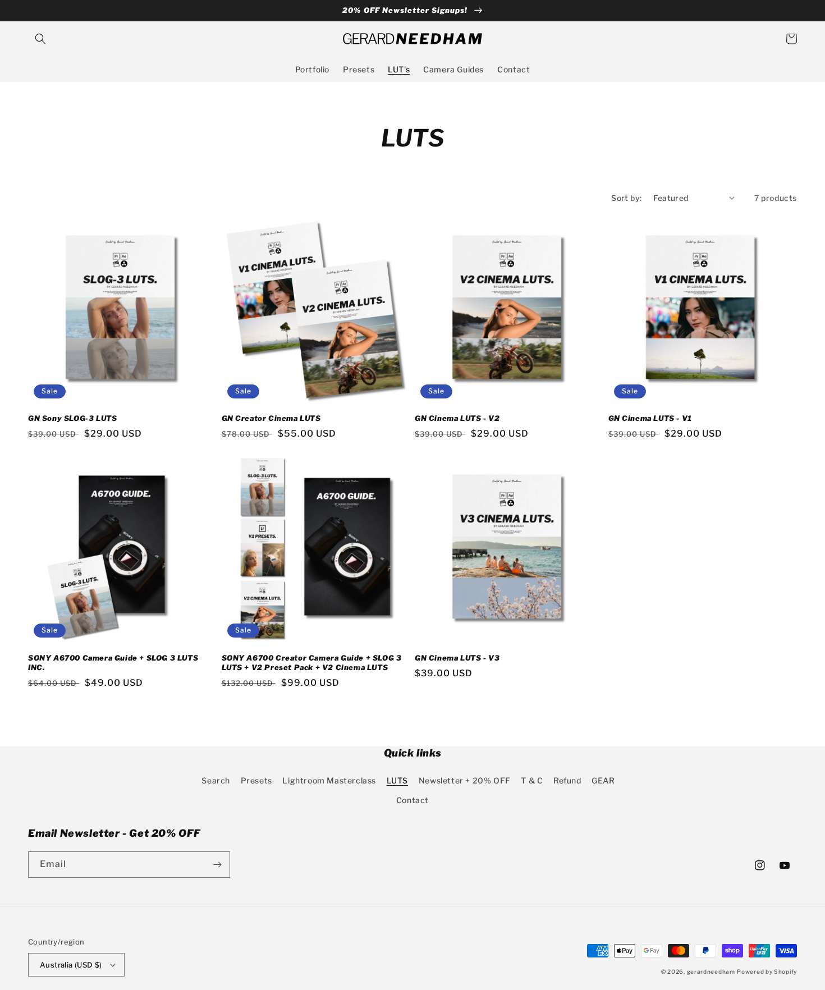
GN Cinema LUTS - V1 (650, 418)
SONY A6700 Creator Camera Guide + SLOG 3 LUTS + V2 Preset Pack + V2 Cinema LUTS (312, 662)
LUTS (397, 780)
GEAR (603, 780)
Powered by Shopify (767, 971)
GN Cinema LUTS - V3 (457, 657)
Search (215, 780)
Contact (412, 800)
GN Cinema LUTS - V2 (457, 418)
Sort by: (626, 198)
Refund (567, 780)
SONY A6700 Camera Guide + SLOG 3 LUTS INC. (113, 662)
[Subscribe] (217, 864)
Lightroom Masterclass (329, 780)
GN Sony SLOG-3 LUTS (72, 418)
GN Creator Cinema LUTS (271, 418)
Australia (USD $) (71, 964)
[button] (40, 38)
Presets (256, 780)
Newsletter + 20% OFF (465, 780)
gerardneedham (711, 971)
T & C (532, 780)
